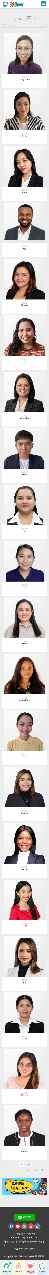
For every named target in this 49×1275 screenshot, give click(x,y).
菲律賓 (24, 77)
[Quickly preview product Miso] (45, 828)
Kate (24, 192)
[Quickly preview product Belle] (45, 884)
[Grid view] (29, 18)
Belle (24, 926)
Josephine (24, 700)
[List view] (35, 18)
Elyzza (24, 1095)
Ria (24, 531)
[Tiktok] (37, 1226)
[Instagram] (31, 1226)
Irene (24, 1039)
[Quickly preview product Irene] (45, 997)
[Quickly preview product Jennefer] (45, 376)
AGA (24, 361)
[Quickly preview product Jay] (45, 207)
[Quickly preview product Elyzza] (45, 1053)
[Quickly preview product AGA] (45, 320)
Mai (24, 756)
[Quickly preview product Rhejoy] (45, 771)
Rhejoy (24, 813)
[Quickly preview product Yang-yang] (45, 38)
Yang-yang (24, 79)
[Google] (24, 1226)
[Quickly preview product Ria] (45, 489)
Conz (24, 136)
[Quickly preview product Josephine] (45, 658)
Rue (25, 982)
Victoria (24, 1151)
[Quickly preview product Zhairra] (45, 263)
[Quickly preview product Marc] (45, 433)
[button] (43, 3)
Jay (24, 249)
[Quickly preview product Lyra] (45, 545)
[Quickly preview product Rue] (45, 940)
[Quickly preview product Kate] (45, 151)
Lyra (24, 587)
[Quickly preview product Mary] (45, 602)
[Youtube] (18, 1226)
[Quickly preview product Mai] (45, 715)
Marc (24, 474)
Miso (24, 869)
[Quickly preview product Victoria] (45, 1110)
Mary (24, 644)
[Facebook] (11, 1226)
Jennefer (24, 418)
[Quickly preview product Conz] (45, 94)
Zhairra (24, 305)
